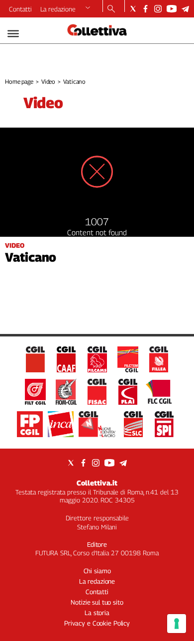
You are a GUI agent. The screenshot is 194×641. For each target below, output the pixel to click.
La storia (97, 613)
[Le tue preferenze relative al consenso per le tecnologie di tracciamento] (176, 623)
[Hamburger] (13, 33)
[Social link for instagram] (158, 8)
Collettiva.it (97, 483)
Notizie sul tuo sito (97, 602)
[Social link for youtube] (172, 8)
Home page (19, 81)
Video (48, 81)
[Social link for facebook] (145, 8)
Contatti (20, 9)
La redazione (58, 9)
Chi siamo (97, 571)
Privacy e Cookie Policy (97, 623)
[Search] (111, 9)
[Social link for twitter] (133, 8)
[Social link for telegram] (185, 8)
